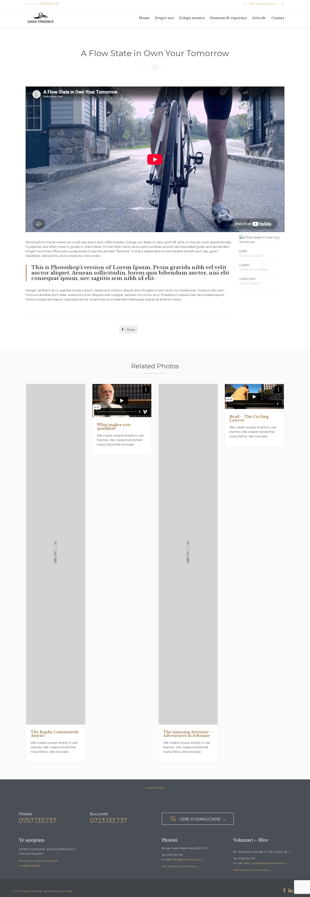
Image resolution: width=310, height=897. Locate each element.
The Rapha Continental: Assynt (55, 734)
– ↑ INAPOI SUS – (155, 787)
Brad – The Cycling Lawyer (249, 418)
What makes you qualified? (113, 426)
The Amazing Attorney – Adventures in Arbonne (188, 734)
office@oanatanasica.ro (187, 859)
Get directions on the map (179, 866)
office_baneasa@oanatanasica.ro (265, 863)
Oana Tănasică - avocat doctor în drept (47, 891)
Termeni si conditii (30, 860)
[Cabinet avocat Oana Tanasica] (41, 17)
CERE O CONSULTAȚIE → (261, 3)
